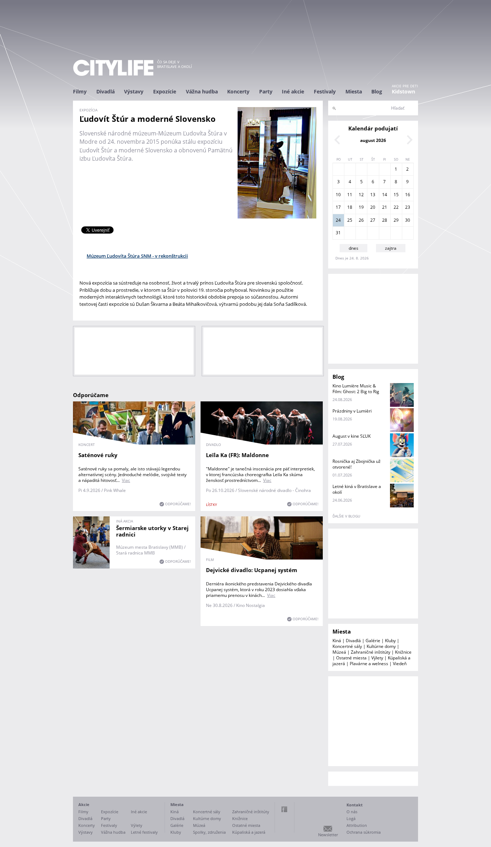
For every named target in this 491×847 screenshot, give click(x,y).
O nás (352, 811)
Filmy (80, 91)
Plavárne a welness (369, 663)
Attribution (357, 825)
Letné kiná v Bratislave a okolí (356, 489)
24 (338, 220)
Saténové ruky (98, 455)
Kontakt (355, 804)
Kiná (336, 640)
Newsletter (328, 834)
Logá (351, 818)
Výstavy (133, 91)
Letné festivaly (144, 832)
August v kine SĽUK (351, 436)
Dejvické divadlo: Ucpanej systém (251, 570)
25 (349, 220)
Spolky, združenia (209, 832)
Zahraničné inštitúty (370, 652)
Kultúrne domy (381, 646)
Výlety (377, 658)
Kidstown (403, 91)
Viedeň (400, 663)
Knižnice (403, 652)
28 (384, 220)
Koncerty (238, 91)
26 (361, 220)
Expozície (164, 91)
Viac (126, 480)
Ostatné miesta (351, 658)
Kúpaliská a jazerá (248, 832)
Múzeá (339, 652)
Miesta (353, 91)
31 (338, 233)
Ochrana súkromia (364, 832)
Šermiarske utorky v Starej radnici (152, 531)
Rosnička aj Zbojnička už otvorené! (356, 464)
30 (407, 220)
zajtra (390, 248)
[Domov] (113, 68)
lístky (211, 504)
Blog (376, 91)
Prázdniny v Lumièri (352, 411)
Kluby (390, 640)
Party (265, 91)
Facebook (284, 809)
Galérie (373, 640)
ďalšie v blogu (346, 516)
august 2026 (373, 140)
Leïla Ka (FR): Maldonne (237, 455)
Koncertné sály (347, 646)
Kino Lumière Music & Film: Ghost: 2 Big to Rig (355, 389)
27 (372, 220)
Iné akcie (293, 91)
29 (396, 220)
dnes (353, 248)
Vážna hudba (202, 91)
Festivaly (325, 91)
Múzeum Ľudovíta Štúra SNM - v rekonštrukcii (137, 256)
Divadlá (105, 91)
